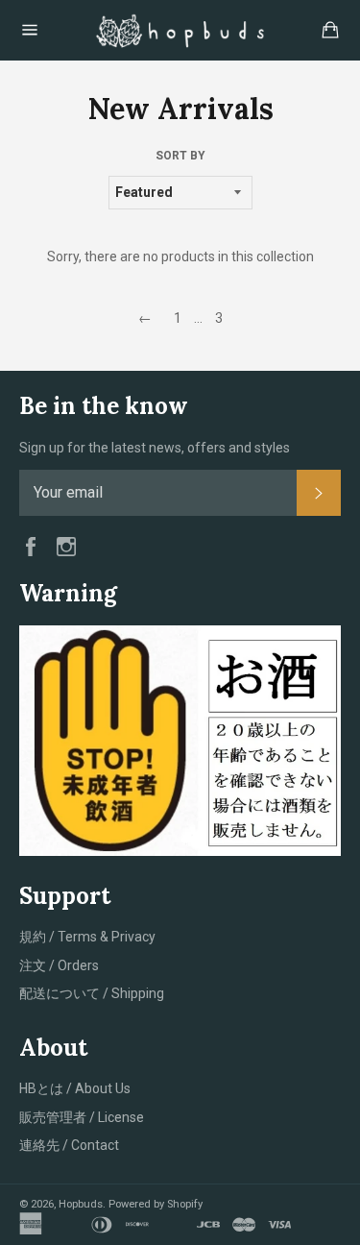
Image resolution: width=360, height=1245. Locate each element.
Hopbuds (81, 1204)
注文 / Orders (59, 965)
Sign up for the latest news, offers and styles (154, 447)
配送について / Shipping (91, 993)
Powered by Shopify (155, 1204)
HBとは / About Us (75, 1088)
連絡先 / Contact (69, 1145)
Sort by (180, 155)
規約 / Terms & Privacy (87, 936)
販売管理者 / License (81, 1117)
